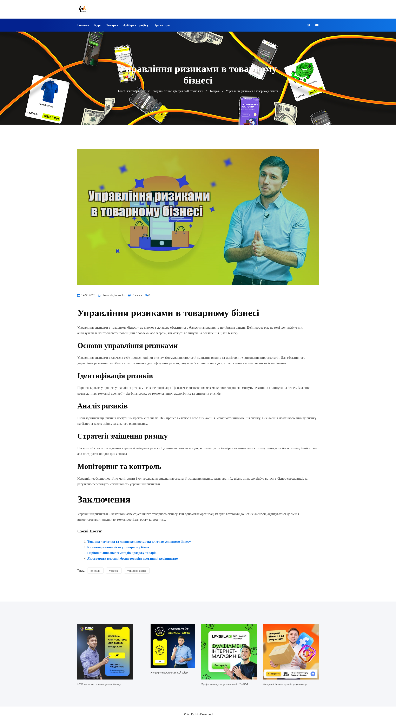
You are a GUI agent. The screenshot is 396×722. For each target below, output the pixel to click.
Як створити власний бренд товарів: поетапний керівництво (132, 558)
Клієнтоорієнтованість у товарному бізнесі (118, 547)
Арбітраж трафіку (135, 25)
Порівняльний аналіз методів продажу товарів (122, 553)
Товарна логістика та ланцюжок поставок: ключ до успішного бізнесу (139, 541)
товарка (113, 570)
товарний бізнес (136, 570)
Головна (83, 25)
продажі (95, 570)
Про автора (161, 25)
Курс (97, 25)
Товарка (112, 25)
